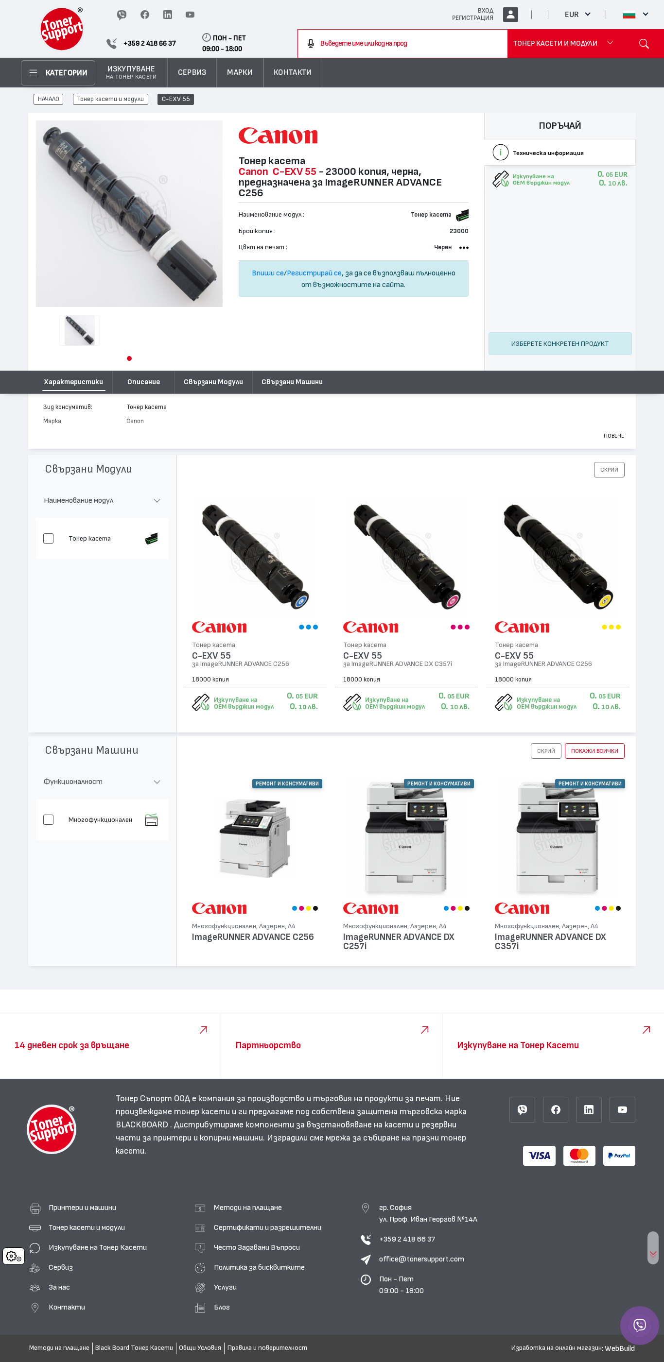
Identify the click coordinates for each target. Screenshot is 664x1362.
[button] (129, 358)
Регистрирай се (314, 273)
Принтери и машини (82, 1207)
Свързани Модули (213, 382)
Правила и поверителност (267, 1348)
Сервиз (61, 1267)
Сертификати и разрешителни (267, 1227)
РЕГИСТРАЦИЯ (472, 18)
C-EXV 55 (176, 99)
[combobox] (402, 44)
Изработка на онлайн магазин (556, 1348)
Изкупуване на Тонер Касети (98, 1247)
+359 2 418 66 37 (407, 1239)
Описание (143, 382)
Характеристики (73, 382)
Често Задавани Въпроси (257, 1247)
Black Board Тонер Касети (134, 1348)
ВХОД (485, 10)
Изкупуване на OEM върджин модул (244, 703)
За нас (59, 1287)
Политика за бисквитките (259, 1267)
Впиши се (268, 273)
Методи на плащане (248, 1207)
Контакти (67, 1307)
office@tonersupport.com (421, 1259)
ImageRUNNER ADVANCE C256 (253, 937)
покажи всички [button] (594, 751)
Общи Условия (200, 1348)
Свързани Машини (292, 382)
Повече (614, 436)
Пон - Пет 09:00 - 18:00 (401, 1284)
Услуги (225, 1287)
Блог (222, 1307)
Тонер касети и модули (110, 99)
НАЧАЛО (48, 99)
